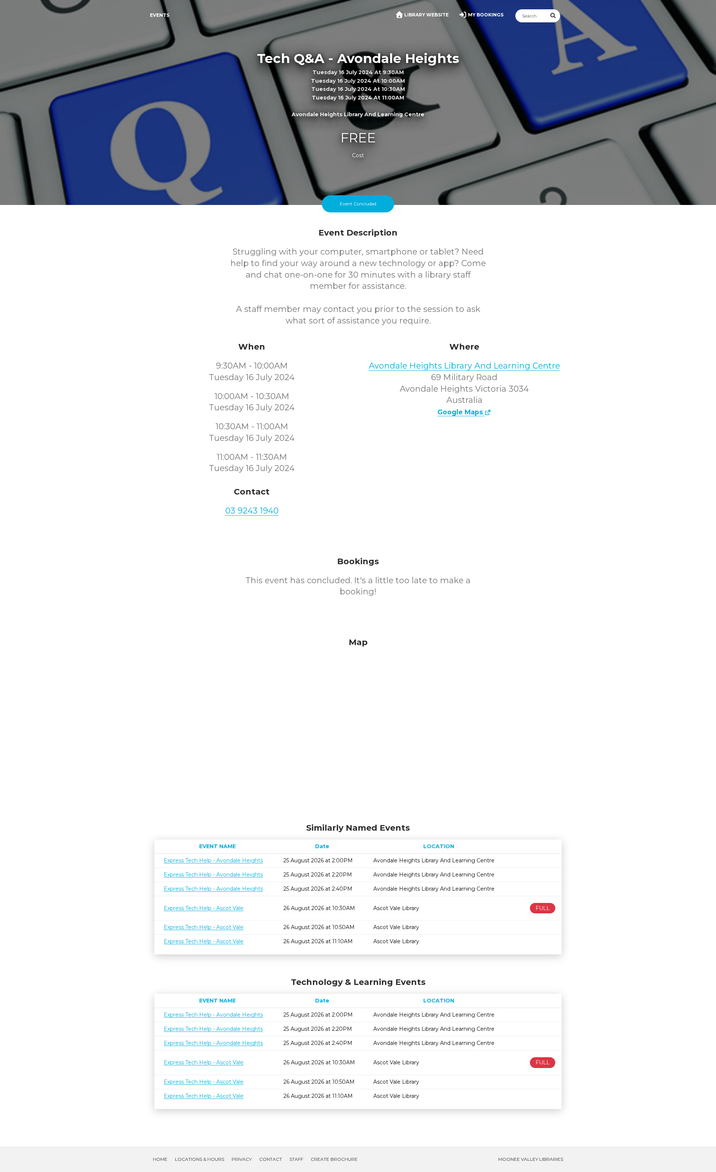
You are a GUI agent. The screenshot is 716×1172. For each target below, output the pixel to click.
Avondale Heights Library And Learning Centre (464, 366)
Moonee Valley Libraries (530, 1159)
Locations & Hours (199, 1159)
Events (159, 15)
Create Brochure (334, 1159)
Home (160, 1159)
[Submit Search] (553, 15)
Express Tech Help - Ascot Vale (204, 908)
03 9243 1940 (252, 511)
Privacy (242, 1159)
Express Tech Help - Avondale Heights (213, 860)
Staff (296, 1159)
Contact (270, 1159)
